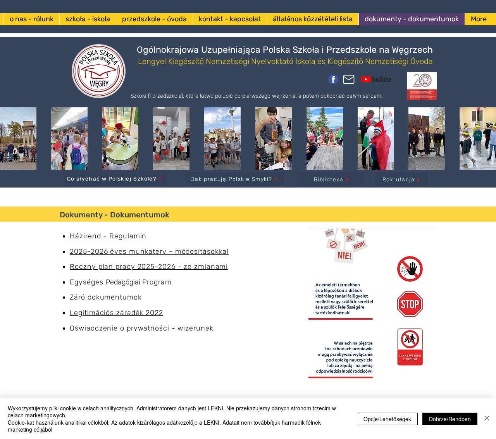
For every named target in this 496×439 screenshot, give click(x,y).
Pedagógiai (120, 282)
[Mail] (349, 79)
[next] (481, 142)
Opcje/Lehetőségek (387, 419)
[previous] (14, 142)
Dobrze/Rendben (450, 419)
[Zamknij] (486, 419)
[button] (69, 138)
